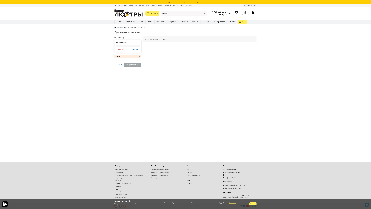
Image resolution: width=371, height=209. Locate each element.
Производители (156, 178)
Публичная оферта (121, 194)
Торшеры (173, 22)
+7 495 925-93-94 (219, 12)
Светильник (131, 22)
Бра (141, 22)
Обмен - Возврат (120, 192)
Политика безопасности (122, 183)
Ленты (232, 22)
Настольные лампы (193, 175)
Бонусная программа (120, 5)
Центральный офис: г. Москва (235, 185)
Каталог (189, 166)
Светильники (191, 178)
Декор (242, 22)
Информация (120, 166)
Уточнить (135, 50)
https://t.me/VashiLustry (232, 172)
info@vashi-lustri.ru (231, 178)
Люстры (119, 22)
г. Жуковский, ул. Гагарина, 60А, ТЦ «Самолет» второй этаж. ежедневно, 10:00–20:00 (238, 196)
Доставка (141, 5)
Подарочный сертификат (159, 175)
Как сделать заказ (120, 197)
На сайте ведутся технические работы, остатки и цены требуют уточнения (184, 2)
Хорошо (252, 204)
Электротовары (220, 22)
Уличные (184, 22)
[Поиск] (205, 13)
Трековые (206, 22)
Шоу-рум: (227, 192)
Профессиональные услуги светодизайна (128, 175)
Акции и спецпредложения (160, 169)
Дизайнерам (133, 5)
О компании (167, 5)
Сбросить (120, 50)
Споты (149, 22)
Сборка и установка (186, 5)
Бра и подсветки (123, 27)
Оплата (175, 5)
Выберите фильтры (133, 65)
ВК (225, 175)
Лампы (195, 22)
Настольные (161, 22)
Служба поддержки (159, 166)
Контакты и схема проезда (154, 5)
